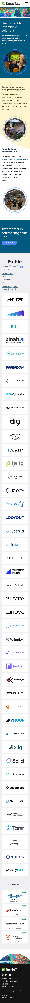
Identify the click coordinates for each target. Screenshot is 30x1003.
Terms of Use (5, 993)
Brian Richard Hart (6, 962)
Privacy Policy (5, 995)
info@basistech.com (8, 987)
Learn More (9, 243)
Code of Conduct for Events (9, 997)
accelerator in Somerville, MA (14, 159)
